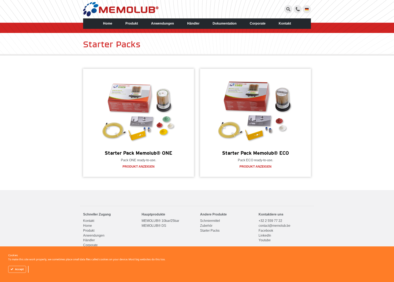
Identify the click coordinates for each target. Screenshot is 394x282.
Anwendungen (162, 23)
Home (107, 23)
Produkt (131, 23)
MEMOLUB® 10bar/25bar (160, 220)
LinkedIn (265, 235)
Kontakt (285, 23)
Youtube (265, 240)
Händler (193, 23)
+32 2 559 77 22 (270, 220)
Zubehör (206, 225)
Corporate (258, 23)
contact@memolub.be (274, 225)
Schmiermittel (210, 220)
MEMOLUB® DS (154, 225)
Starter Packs (210, 230)
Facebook (266, 230)
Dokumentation (225, 23)
